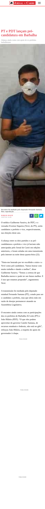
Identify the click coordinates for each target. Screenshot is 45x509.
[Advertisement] (22, 362)
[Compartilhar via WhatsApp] (36, 215)
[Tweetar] (41, 215)
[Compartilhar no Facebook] (32, 215)
